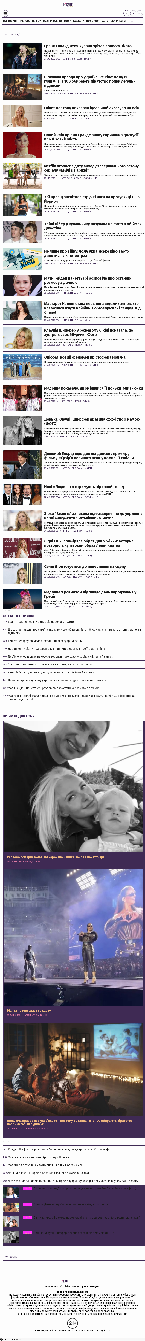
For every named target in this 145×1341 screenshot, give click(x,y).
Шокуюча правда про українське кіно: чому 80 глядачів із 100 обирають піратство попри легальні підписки (90, 81)
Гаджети (78, 21)
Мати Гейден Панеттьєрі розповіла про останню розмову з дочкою (87, 280)
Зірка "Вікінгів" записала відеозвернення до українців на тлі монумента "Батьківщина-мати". (93, 516)
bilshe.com (69, 1286)
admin (64, 94)
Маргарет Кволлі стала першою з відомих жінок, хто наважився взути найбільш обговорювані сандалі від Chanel (92, 308)
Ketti (65, 59)
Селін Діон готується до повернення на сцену (85, 566)
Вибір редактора (19, 716)
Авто (105, 21)
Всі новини (10, 21)
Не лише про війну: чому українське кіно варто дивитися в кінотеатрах (86, 253)
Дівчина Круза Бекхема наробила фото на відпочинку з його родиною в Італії (82, 1217)
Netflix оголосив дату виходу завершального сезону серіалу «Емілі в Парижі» (91, 168)
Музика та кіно (52, 21)
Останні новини (18, 615)
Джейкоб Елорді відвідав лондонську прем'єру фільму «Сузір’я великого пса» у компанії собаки (89, 455)
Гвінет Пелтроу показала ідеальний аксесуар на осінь (92, 108)
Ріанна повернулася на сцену (29, 1011)
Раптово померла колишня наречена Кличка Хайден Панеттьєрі (55, 857)
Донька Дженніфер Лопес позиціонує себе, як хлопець (66, 1204)
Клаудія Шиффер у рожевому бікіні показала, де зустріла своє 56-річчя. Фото (88, 332)
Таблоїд (87, 150)
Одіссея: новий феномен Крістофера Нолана (85, 357)
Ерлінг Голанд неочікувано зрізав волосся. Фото (88, 46)
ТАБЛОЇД (24, 21)
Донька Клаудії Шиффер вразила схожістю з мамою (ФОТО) (92, 421)
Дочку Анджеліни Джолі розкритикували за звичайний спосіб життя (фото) (80, 1188)
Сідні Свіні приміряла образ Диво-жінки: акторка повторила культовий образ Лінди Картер (89, 543)
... (132, 20)
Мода (67, 21)
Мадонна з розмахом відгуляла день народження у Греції (90, 594)
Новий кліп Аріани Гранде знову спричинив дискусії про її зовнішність (91, 137)
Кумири (87, 59)
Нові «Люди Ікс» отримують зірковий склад (84, 487)
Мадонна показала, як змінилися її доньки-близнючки (93, 388)
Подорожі (93, 21)
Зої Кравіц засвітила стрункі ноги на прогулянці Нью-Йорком (92, 199)
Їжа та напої (118, 21)
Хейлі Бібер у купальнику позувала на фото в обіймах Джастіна (92, 226)
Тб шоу (36, 21)
